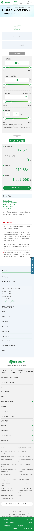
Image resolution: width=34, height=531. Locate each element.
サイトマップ (4, 447)
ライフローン (5, 331)
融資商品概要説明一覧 (8, 307)
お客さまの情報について (6, 474)
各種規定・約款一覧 (22, 452)
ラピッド (4, 351)
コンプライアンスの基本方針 (24, 464)
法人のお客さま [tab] (13, 371)
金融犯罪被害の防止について (7, 495)
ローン (4, 270)
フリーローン (5, 336)
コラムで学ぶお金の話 (7, 435)
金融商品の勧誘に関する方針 (24, 479)
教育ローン (5, 321)
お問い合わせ (4, 440)
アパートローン (6, 341)
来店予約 (3, 426)
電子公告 (19, 495)
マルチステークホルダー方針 (24, 484)
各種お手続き (4, 430)
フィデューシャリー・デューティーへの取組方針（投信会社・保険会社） (25, 490)
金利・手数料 (4, 421)
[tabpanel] (17, 409)
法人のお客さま (21, 2)
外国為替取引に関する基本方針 (7, 456)
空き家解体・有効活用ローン (10, 346)
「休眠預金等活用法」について (7, 498)
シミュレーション (9, 7)
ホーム (3, 7)
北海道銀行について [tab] (21, 371)
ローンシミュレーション (8, 282)
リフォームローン (7, 326)
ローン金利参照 (27, 93)
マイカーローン (6, 317)
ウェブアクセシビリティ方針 (24, 456)
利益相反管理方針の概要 (6, 459)
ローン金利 (5, 277)
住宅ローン (5, 312)
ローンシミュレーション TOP (11, 288)
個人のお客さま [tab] (4, 371)
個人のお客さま (15, 2)
